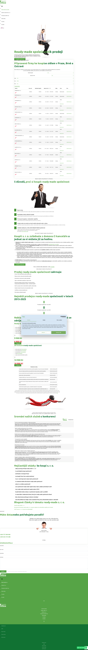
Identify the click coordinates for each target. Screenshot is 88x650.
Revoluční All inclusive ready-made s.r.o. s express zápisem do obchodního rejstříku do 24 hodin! (33, 507)
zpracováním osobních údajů (22, 571)
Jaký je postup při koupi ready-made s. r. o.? (25, 468)
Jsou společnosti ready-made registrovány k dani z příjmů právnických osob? (33, 486)
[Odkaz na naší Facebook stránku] (44, 601)
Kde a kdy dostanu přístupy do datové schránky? (26, 497)
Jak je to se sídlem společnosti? (22, 484)
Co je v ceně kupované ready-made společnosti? (26, 478)
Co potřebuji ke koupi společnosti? (23, 471)
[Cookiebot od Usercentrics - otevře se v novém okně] (61, 316)
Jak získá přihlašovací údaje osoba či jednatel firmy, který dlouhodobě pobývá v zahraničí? (36, 499)
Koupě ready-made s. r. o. (19, 505)
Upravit (43, 332)
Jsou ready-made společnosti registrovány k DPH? (27, 489)
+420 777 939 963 (5, 534)
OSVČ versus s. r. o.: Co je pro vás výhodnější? (23, 509)
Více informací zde (25, 231)
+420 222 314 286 (5, 537)
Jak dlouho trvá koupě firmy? (22, 473)
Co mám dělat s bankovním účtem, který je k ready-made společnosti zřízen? (33, 494)
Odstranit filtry (17, 86)
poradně (52, 266)
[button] (44, 468)
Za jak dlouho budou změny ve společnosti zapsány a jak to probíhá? (31, 491)
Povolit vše (58, 332)
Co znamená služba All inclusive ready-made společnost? (28, 481)
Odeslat (3, 571)
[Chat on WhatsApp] (82, 648)
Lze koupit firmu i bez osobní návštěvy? (24, 476)
